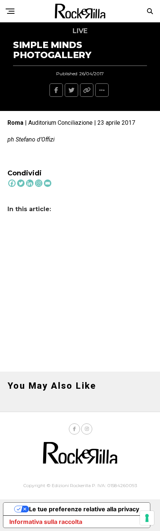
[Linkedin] (29, 183)
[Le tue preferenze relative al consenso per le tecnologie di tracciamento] (147, 518)
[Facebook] (12, 183)
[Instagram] (38, 183)
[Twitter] (21, 183)
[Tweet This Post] (71, 90)
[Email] (47, 183)
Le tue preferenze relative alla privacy (84, 509)
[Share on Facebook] (56, 90)
